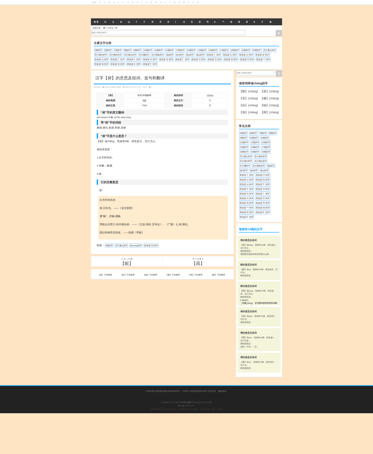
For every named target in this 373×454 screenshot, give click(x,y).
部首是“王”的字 (215, 59)
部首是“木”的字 (166, 59)
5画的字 (98, 50)
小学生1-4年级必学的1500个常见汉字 (199, 391)
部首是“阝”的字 (150, 64)
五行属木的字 (101, 55)
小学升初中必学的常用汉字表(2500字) (162, 391)
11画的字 (158, 50)
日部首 (112, 87)
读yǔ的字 (200, 55)
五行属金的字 (158, 55)
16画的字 (213, 50)
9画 (144, 100)
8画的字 (127, 50)
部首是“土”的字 (246, 55)
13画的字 (180, 50)
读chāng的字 (136, 245)
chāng (110, 28)
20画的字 (257, 50)
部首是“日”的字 (151, 245)
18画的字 (235, 50)
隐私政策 (222, 391)
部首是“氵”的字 (182, 59)
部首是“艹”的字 (263, 59)
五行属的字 (144, 55)
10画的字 (148, 50)
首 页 (94, 2)
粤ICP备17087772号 (186, 406)
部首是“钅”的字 (134, 64)
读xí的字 (180, 55)
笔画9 (118, 87)
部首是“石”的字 (231, 59)
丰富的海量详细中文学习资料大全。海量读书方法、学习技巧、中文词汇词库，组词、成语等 (186, 409)
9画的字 (137, 50)
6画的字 (108, 50)
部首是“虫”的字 (101, 64)
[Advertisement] (87, 433)
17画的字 (224, 50)
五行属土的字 (269, 50)
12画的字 (169, 50)
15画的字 (202, 50)
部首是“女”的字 (262, 55)
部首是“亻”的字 (214, 55)
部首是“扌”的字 (134, 59)
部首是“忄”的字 (118, 59)
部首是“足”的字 (118, 64)
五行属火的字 (130, 55)
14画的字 (191, 50)
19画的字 (246, 50)
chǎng (98, 87)
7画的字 (118, 50)
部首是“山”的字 (101, 59)
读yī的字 (190, 55)
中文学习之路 (206, 402)
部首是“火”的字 (198, 59)
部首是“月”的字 (150, 59)
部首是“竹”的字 (247, 59)
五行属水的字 (115, 55)
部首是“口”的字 (230, 55)
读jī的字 (169, 55)
